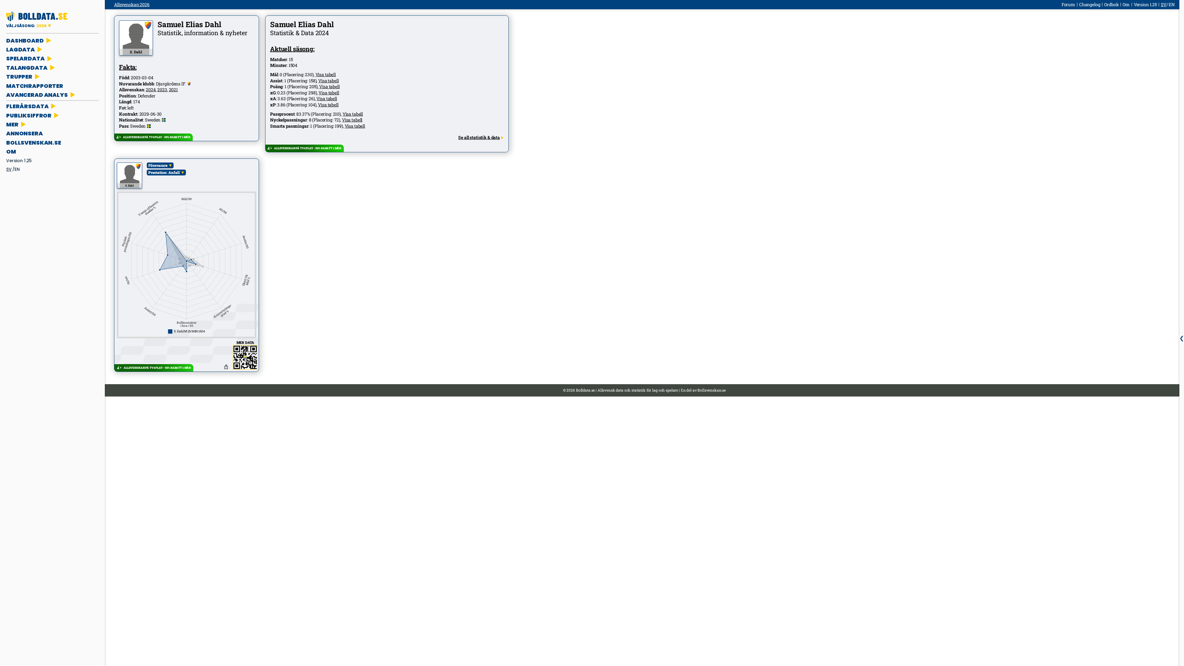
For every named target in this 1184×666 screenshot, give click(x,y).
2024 (150, 89)
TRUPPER (19, 76)
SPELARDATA (25, 58)
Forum (1068, 4)
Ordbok (1111, 4)
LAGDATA (20, 49)
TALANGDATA (26, 68)
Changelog (1089, 4)
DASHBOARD (25, 40)
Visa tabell (325, 74)
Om (11, 151)
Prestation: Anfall (164, 172)
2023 (162, 89)
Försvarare (157, 165)
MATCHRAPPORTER (34, 86)
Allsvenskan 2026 (132, 4)
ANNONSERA (24, 133)
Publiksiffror (28, 115)
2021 (173, 89)
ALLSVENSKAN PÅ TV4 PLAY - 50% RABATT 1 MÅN (156, 137)
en (17, 169)
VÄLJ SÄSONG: (26, 25)
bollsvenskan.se (33, 142)
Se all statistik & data (479, 137)
